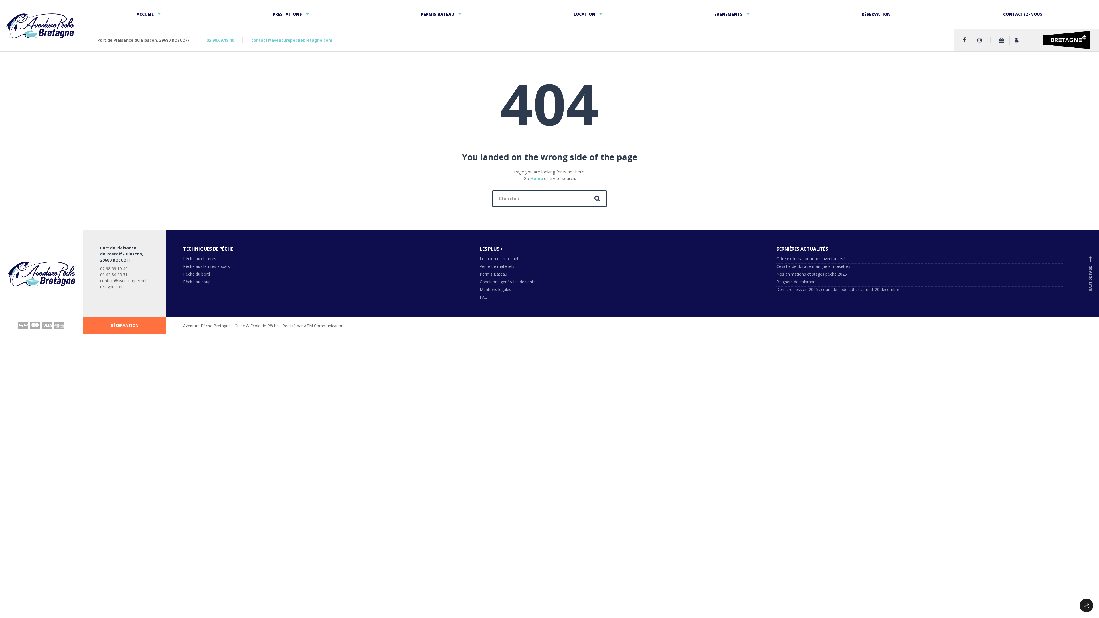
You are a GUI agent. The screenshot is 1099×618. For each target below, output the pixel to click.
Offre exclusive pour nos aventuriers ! (810, 258)
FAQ (484, 297)
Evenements (728, 14)
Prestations (287, 14)
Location (584, 14)
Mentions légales (495, 289)
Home (536, 178)
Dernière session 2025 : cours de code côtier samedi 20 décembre (837, 289)
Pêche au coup (197, 281)
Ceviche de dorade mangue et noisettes (813, 266)
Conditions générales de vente (508, 281)
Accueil (145, 14)
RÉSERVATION (125, 325)
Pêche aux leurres (199, 258)
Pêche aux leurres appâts (207, 266)
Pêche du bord (196, 274)
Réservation (876, 14)
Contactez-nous (1023, 14)
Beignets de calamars (796, 281)
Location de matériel (499, 258)
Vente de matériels (497, 266)
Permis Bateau (437, 14)
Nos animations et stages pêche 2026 (811, 274)
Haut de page (1090, 274)
